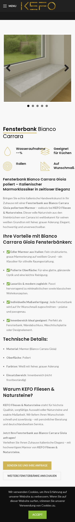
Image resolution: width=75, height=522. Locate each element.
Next (65, 68)
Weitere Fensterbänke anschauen (32, 475)
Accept (37, 514)
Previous (10, 68)
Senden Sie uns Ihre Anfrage (27, 465)
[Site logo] (38, 5)
